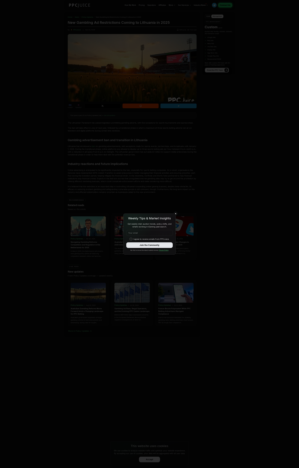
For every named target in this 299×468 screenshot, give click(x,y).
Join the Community (149, 245)
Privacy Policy (164, 250)
